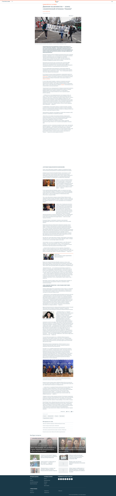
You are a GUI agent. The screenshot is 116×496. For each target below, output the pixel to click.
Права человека (46, 485)
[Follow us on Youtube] (59, 479)
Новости (45, 478)
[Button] (71, 15)
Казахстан (31, 490)
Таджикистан (46, 490)
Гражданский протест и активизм (50, 4)
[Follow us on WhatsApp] (67, 479)
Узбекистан (60, 490)
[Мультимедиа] (112, 1)
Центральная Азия (47, 480)
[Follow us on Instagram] (61, 479)
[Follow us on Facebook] (63, 479)
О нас (31, 478)
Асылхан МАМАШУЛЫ (46, 11)
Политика (45, 482)
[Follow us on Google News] (69, 479)
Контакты (31, 480)
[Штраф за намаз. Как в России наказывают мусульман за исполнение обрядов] (63, 464)
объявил (62, 84)
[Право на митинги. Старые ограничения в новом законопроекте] (48, 257)
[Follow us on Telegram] (65, 479)
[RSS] (72, 479)
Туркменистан (46, 492)
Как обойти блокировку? (34, 482)
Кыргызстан (32, 492)
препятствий (45, 76)
